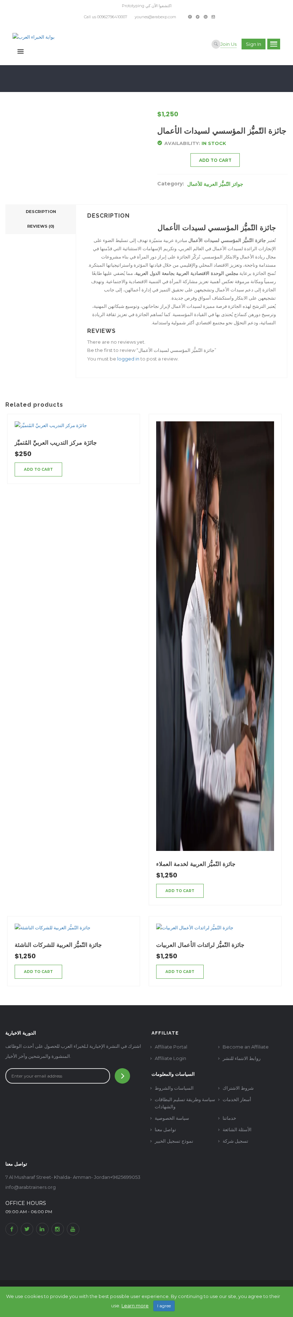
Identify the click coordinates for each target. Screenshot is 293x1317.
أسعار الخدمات (237, 1099)
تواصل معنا (165, 1129)
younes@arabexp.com (155, 16)
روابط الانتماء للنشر (241, 1058)
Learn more (135, 1305)
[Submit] (122, 1076)
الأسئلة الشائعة (237, 1129)
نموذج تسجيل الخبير (174, 1141)
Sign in (253, 44)
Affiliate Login (170, 1058)
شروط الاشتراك (238, 1088)
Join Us (228, 44)
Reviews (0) (40, 226)
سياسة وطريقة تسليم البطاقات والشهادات (185, 1102)
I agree (164, 1305)
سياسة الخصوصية (172, 1118)
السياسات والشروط (174, 1088)
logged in (128, 359)
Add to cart (215, 160)
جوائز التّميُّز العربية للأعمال (215, 184)
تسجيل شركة (235, 1141)
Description (41, 211)
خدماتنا (229, 1118)
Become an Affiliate (246, 1047)
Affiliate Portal (171, 1047)
